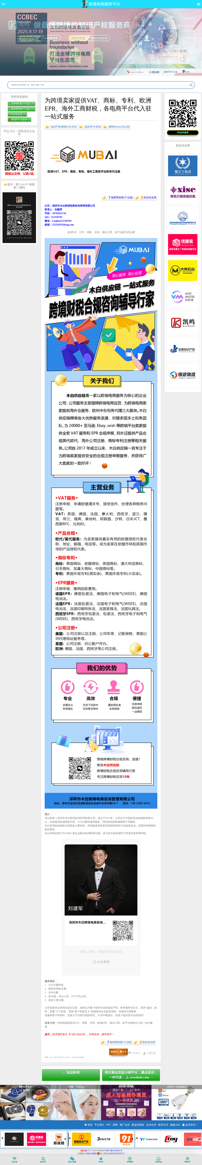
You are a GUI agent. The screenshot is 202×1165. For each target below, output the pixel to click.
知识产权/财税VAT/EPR (64, 126)
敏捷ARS (175, 1124)
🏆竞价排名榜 (148, 197)
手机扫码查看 (182, 132)
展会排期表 (138, 1124)
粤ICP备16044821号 (114, 1151)
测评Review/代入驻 (119, 126)
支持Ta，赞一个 (118, 1051)
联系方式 (163, 1124)
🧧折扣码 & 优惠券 (19, 119)
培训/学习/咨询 (92, 126)
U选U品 (151, 1053)
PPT (108, 1124)
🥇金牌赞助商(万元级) (21, 104)
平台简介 (99, 1124)
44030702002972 (116, 1153)
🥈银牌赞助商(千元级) (120, 197)
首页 (89, 1124)
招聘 (115, 1124)
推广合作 (125, 1124)
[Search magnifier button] (191, 85)
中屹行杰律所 (91, 1153)
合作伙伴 (151, 1124)
